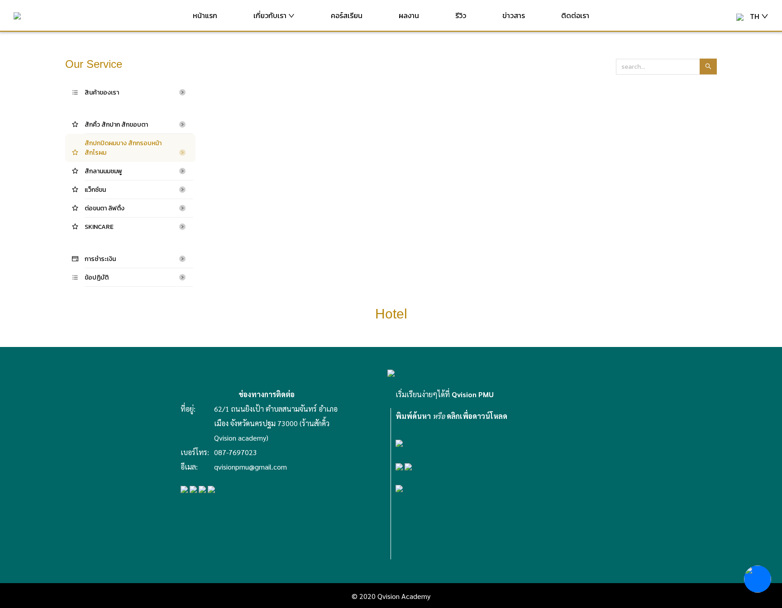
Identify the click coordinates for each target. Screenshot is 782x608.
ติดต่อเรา (575, 15)
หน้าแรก (205, 15)
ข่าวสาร (513, 15)
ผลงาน (409, 15)
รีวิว (460, 15)
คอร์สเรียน (346, 15)
